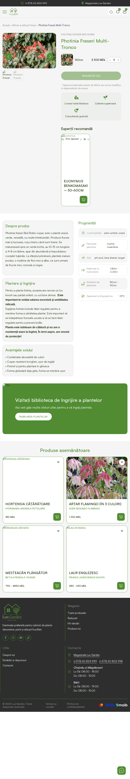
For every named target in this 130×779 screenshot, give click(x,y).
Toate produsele (77, 613)
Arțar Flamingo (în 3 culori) (95, 504)
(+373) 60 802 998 (111, 661)
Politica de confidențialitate (76, 705)
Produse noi (74, 628)
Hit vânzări (73, 623)
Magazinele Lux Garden (98, 3)
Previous (8, 56)
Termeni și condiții (51, 705)
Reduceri (72, 618)
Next (50, 56)
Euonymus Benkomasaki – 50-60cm (76, 185)
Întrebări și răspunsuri (14, 660)
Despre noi (9, 655)
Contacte (8, 665)
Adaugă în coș (91, 75)
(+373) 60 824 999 (36, 3)
